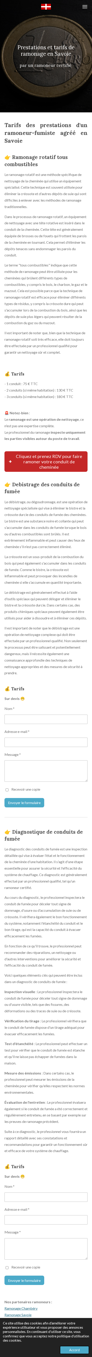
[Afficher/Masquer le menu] (85, 6)
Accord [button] (74, 1350)
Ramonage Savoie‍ (17, 1315)
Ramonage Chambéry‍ (21, 1308)
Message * (12, 754)
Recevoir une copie (25, 789)
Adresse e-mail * (16, 731)
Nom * (9, 708)
